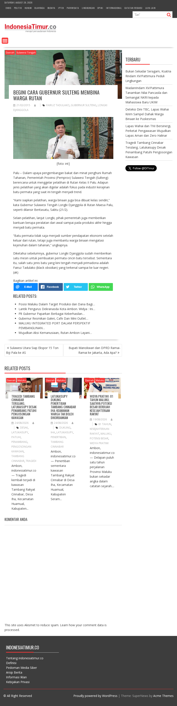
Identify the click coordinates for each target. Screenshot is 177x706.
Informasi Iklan (16, 677)
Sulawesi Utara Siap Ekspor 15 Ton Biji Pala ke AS (32, 350)
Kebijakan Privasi (18, 682)
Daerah (10, 52)
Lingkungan (88, 8)
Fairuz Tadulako (58, 105)
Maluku (21, 380)
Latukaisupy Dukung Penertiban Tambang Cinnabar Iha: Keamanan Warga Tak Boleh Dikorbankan (63, 407)
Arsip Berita (14, 672)
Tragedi (31, 461)
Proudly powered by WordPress (95, 696)
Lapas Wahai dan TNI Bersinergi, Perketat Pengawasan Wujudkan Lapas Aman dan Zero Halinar (148, 131)
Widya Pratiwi (99, 443)
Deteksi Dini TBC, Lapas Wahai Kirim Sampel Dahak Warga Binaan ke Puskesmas (147, 114)
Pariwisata (73, 8)
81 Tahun (104, 424)
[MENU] (5, 41)
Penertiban (58, 437)
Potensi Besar (99, 438)
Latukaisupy (19, 432)
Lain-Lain (150, 8)
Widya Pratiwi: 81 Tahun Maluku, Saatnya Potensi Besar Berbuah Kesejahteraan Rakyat (101, 405)
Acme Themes (163, 696)
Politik (18, 8)
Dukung (65, 427)
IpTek (61, 8)
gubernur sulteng (83, 105)
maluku (106, 433)
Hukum (28, 8)
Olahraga (40, 8)
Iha (53, 432)
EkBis (8, 8)
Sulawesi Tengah (26, 52)
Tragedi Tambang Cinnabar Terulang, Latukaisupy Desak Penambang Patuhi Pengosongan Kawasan (23, 407)
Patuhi (16, 437)
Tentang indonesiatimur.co (24, 658)
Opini (100, 8)
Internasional (114, 8)
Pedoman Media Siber (21, 668)
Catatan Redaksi (133, 8)
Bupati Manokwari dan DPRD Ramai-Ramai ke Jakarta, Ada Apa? (94, 350)
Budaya (51, 8)
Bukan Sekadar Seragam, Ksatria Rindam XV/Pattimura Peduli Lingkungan (148, 76)
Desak (24, 427)
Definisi (11, 663)
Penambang (19, 442)
